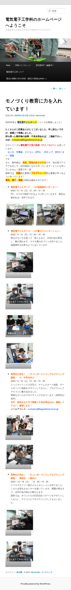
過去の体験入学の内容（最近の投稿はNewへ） (27, 78)
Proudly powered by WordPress (35, 583)
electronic (40, 115)
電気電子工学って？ (15, 71)
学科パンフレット (23, 65)
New (8, 65)
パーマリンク (47, 572)
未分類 (19, 572)
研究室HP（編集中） (45, 65)
